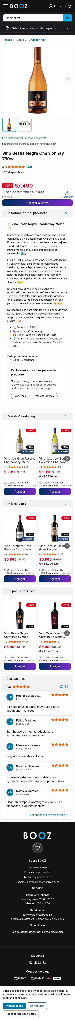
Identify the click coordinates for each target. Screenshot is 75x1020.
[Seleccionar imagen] (9, 125)
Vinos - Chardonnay (24, 359)
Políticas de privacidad (37, 872)
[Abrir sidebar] (6, 6)
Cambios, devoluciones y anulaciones (37, 881)
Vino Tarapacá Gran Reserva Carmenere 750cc (17, 547)
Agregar (19, 491)
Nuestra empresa (37, 867)
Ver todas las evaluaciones (47, 815)
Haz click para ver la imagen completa (24, 137)
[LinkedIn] (44, 962)
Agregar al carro (38, 203)
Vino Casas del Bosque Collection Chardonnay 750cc (54, 460)
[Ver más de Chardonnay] (66, 416)
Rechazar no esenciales (21, 1013)
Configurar (37, 1005)
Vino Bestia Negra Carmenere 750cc (16, 635)
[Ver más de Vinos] (66, 504)
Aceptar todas (14, 1005)
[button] (37, 17)
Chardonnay (37, 39)
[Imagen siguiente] (68, 80)
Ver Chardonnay (44, 395)
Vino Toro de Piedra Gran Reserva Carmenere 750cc (52, 547)
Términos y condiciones (37, 876)
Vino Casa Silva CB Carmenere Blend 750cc (51, 635)
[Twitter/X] (39, 962)
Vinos (20, 39)
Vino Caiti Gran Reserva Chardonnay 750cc (20, 460)
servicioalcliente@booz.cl (37, 914)
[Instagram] (30, 962)
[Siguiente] (67, 458)
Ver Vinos (20, 395)
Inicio (8, 39)
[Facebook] (35, 962)
